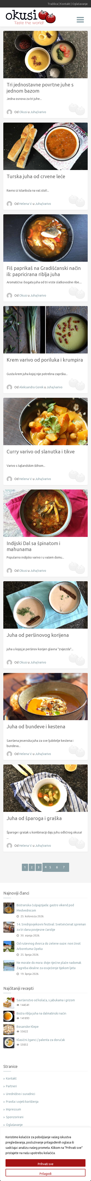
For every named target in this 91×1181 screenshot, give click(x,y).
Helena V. (26, 204)
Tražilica (52, 3)
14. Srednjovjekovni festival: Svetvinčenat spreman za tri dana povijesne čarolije (51, 927)
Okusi (23, 112)
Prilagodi (45, 1173)
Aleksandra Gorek (31, 387)
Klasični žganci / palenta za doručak (41, 1040)
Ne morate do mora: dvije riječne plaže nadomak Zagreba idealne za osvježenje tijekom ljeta (49, 965)
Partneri (11, 1086)
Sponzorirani (14, 1117)
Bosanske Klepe (28, 1026)
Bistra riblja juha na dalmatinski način (41, 1013)
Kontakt (65, 3)
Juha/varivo (38, 112)
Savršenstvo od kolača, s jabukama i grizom (46, 1000)
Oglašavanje (80, 3)
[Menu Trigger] (80, 19)
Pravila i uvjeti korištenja (22, 1101)
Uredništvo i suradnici (20, 1094)
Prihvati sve (45, 1164)
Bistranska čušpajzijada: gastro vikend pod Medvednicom (45, 907)
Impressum (13, 1109)
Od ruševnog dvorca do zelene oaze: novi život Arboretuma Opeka (49, 946)
